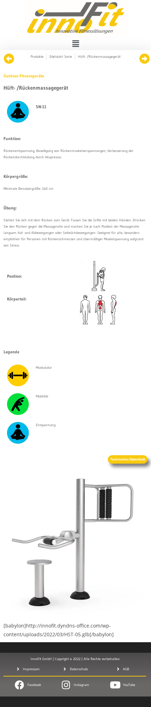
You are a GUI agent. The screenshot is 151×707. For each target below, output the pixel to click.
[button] (75, 43)
